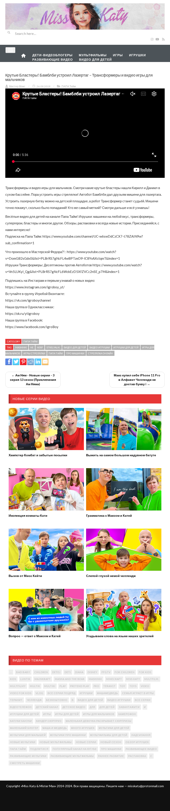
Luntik (25, 679)
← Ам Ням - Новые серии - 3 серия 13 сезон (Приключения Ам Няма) (33, 379)
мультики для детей (114, 728)
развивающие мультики (28, 756)
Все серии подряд (61, 693)
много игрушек (83, 728)
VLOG (39, 693)
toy (122, 686)
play (63, 686)
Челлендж (34, 699)
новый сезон (110, 742)
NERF (40, 347)
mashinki (21, 347)
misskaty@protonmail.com (146, 786)
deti (68, 672)
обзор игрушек (137, 742)
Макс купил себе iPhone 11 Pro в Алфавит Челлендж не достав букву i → (137, 379)
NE (31, 347)
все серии (143, 699)
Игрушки (137, 55)
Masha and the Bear (70, 679)
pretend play (79, 686)
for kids (145, 672)
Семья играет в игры (138, 693)
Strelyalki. (53, 347)
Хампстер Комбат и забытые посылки (38, 455)
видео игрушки (99, 347)
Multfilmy (18, 686)
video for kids (20, 693)
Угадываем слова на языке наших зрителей (120, 636)
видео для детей (75, 347)
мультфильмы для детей (108, 735)
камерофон (127, 714)
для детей (107, 707)
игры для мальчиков (98, 714)
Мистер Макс (17, 86)
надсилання (141, 735)
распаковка (137, 756)
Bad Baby (23, 672)
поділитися (39, 748)
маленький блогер (24, 728)
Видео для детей (95, 59)
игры (47, 714)
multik (35, 686)
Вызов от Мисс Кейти (25, 576)
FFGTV (106, 672)
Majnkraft (43, 679)
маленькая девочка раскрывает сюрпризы (98, 720)
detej (56, 672)
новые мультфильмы (56, 742)
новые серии (86, 742)
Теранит (16, 699)
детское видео (73, 707)
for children (125, 672)
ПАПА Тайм (69, 86)
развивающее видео (141, 748)
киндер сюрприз (49, 720)
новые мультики (22, 742)
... (11, 672)
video (145, 686)
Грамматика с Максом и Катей (109, 515)
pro (96, 686)
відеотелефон (21, 707)
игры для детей (67, 714)
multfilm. (151, 679)
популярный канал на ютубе (75, 748)
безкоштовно (57, 699)
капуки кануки (21, 720)
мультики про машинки (68, 735)
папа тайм (56, 353)
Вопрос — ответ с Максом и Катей (35, 636)
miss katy (133, 679)
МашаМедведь (107, 693)
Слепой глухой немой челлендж (111, 576)
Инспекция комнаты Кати (28, 515)
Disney (92, 672)
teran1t (109, 686)
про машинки (75, 353)
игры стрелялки (34, 353)
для (92, 707)
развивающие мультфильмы (72, 756)
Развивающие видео (52, 59)
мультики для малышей (28, 735)
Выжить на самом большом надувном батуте (121, 455)
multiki (49, 686)
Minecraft (114, 679)
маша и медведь (54, 728)
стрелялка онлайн (100, 353)
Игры (118, 55)
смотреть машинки (25, 763)
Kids (13, 679)
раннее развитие (111, 756)
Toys (133, 686)
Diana (79, 672)
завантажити (129, 707)
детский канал (47, 707)
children (41, 672)
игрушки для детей (126, 347)
